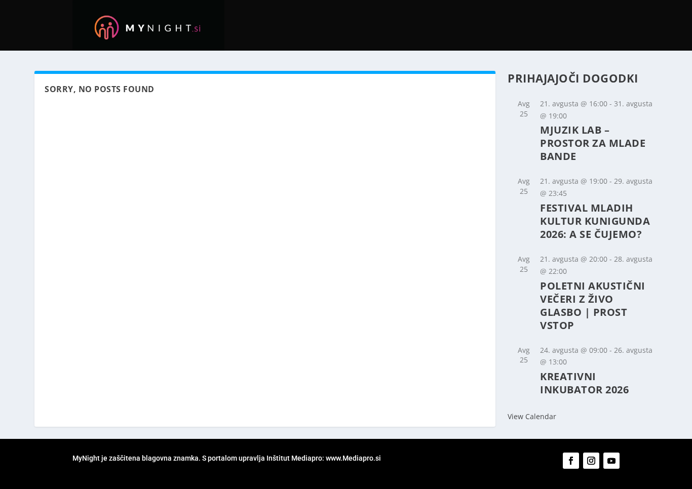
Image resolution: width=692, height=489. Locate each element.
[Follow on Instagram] (591, 461)
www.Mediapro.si (354, 458)
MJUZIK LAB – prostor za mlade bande (592, 143)
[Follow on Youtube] (611, 461)
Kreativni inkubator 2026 (584, 383)
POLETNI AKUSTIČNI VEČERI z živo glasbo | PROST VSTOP (592, 305)
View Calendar (532, 416)
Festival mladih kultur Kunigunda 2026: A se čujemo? (595, 221)
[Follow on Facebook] (571, 461)
